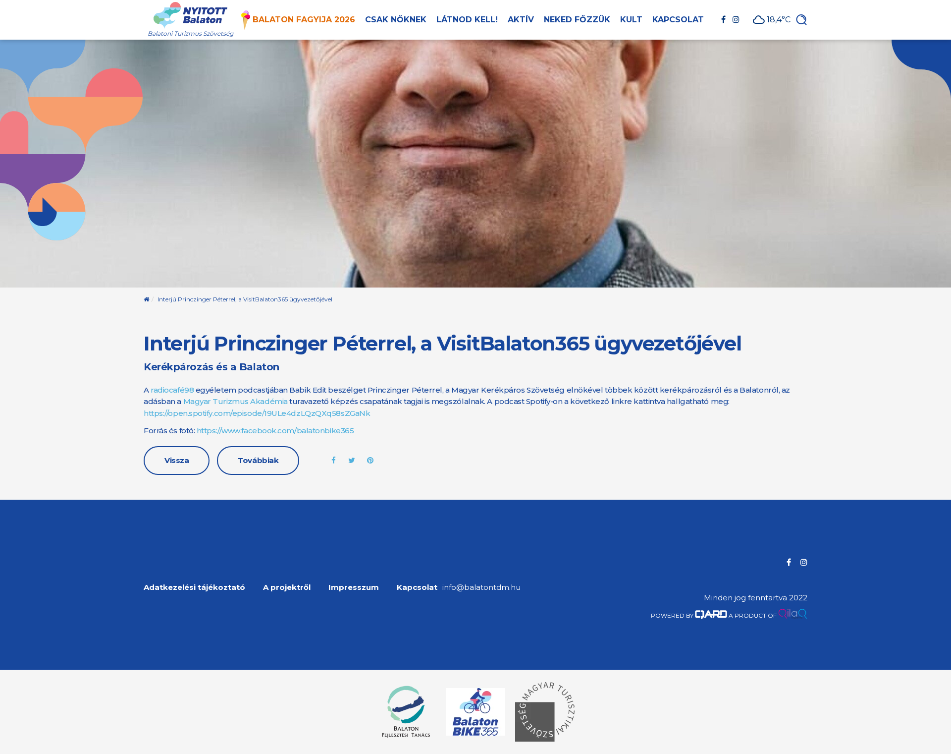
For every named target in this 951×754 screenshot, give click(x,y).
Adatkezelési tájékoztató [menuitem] (194, 587)
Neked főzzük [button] (577, 19)
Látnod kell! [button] (467, 19)
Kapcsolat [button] (678, 19)
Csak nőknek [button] (395, 19)
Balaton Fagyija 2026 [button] (304, 19)
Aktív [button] (521, 19)
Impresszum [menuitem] (353, 587)
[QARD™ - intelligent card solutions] (711, 615)
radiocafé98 (172, 390)
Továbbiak (258, 460)
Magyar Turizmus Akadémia (235, 401)
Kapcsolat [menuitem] (417, 587)
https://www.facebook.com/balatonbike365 (275, 430)
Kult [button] (631, 19)
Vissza (176, 460)
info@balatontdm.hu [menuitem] (481, 587)
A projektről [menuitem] (287, 587)
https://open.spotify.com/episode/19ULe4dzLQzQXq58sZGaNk (257, 413)
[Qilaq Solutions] (792, 615)
